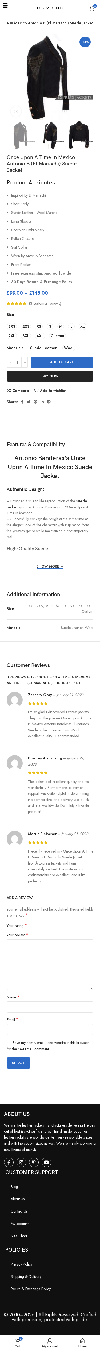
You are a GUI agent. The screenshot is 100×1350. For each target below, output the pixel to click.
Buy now (50, 376)
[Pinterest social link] (35, 401)
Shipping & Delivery (26, 1276)
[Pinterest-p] (34, 1162)
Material (14, 347)
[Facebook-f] (9, 1162)
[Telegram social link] (48, 401)
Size (10, 314)
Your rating (17, 926)
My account (20, 1223)
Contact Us (19, 1211)
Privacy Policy (21, 1264)
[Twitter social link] (28, 401)
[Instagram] (21, 1162)
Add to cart (62, 362)
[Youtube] (46, 1162)
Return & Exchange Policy (31, 1288)
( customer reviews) (45, 303)
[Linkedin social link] (42, 401)
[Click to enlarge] (16, 111)
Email (12, 1020)
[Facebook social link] (22, 401)
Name (13, 997)
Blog (14, 1186)
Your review (17, 935)
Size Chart (19, 1236)
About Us (18, 1199)
